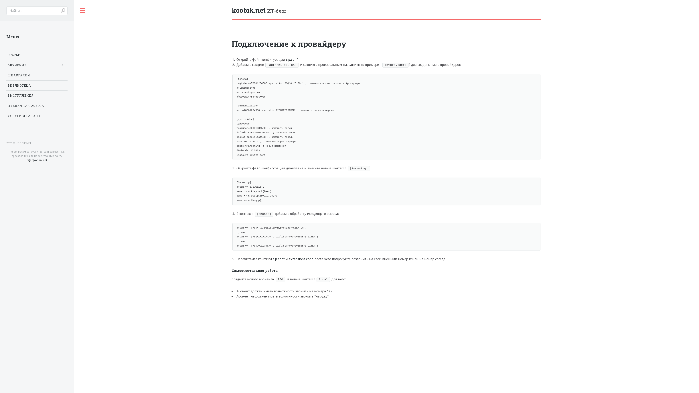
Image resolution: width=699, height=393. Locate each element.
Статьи (14, 55)
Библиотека (19, 85)
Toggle (82, 10)
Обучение (17, 65)
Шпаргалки (19, 75)
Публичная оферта (26, 106)
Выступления (21, 95)
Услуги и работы (24, 116)
